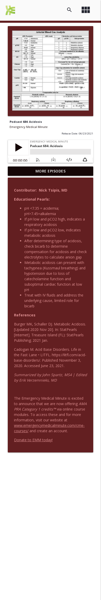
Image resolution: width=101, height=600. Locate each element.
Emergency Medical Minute (29, 127)
